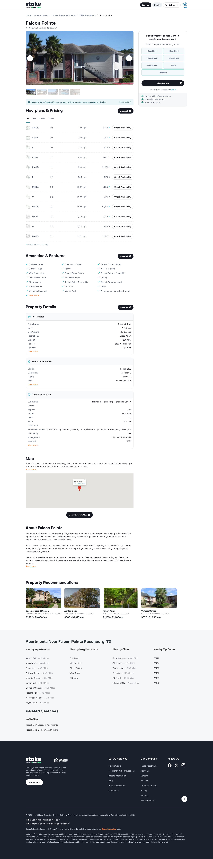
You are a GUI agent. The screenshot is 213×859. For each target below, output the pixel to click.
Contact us (34, 782)
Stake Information (109, 829)
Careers (144, 775)
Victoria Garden (148, 611)
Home (28, 15)
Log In (157, 5)
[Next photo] (129, 58)
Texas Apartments (149, 766)
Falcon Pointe (41, 23)
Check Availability (122, 127)
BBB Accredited (148, 800)
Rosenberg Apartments (64, 15)
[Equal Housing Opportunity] (61, 760)
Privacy (144, 790)
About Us (145, 771)
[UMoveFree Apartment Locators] (33, 760)
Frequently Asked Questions (121, 771)
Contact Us (113, 790)
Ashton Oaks (70, 611)
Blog (110, 780)
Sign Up (145, 5)
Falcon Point (109, 611)
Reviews (144, 780)
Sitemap (144, 795)
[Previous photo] (30, 58)
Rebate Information (117, 775)
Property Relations (117, 785)
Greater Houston (42, 15)
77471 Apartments (87, 15)
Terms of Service (148, 785)
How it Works (114, 766)
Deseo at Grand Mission (37, 611)
